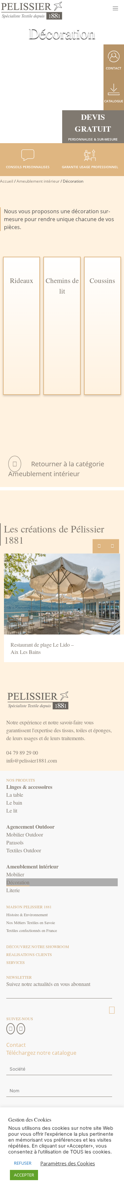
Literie (13, 890)
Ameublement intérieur (38, 181)
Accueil (6, 181)
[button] (115, 8)
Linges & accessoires (29, 786)
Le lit (11, 810)
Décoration (17, 882)
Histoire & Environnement (27, 914)
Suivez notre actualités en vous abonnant (48, 983)
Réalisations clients (29, 954)
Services (15, 962)
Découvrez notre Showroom (37, 946)
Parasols (14, 842)
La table (14, 794)
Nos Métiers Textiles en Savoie (30, 922)
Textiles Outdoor (23, 850)
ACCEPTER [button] (24, 1175)
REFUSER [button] (22, 1163)
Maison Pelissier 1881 (29, 906)
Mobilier (15, 874)
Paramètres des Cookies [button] (67, 1163)
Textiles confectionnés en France (31, 930)
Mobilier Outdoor (24, 834)
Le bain (14, 802)
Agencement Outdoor (30, 826)
